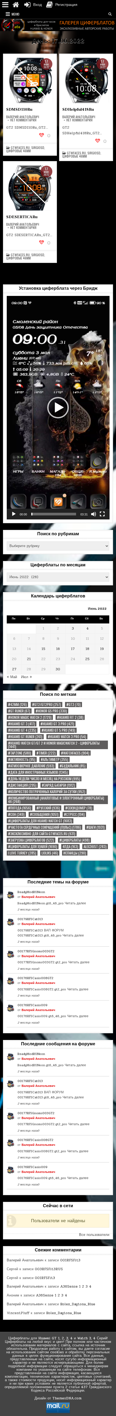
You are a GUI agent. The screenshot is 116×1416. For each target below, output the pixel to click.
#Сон (16, 814)
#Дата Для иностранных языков (38, 772)
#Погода (19, 808)
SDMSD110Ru (19, 109)
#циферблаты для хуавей (32, 846)
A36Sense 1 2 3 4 (75, 1286)
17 (73, 649)
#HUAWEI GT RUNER (25, 736)
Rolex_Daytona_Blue (77, 1304)
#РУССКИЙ (48, 808)
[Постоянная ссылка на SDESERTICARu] (30, 187)
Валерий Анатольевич (22, 116)
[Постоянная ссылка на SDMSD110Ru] (30, 80)
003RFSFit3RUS (49, 1269)
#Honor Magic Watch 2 (30, 717)
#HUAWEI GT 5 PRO (58, 730)
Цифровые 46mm (18, 151)
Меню (15, 14)
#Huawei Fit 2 (70, 717)
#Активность (21, 759)
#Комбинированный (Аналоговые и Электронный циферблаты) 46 (56, 800)
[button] (58, 407)
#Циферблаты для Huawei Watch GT (40, 820)
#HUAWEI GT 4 (22, 730)
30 (58, 669)
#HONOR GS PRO (51, 710)
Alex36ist (95, 846)
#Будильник (73, 765)
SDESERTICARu (21, 217)
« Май (12, 677)
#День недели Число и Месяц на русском (44, 778)
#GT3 (73, 704)
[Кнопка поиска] (110, 14)
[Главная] (16, 5)
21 (29, 659)
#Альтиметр (54, 759)
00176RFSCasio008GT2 (35, 978)
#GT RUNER (19, 710)
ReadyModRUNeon (31, 892)
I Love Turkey (22, 853)
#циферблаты (74, 840)
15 (43, 649)
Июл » (26, 677)
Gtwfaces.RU (20, 147)
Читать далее (75, 903)
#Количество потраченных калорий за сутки (46, 791)
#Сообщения (44, 814)
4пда (70, 846)
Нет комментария (23, 120)
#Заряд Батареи (58, 785)
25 (87, 659)
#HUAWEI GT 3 (21, 723)
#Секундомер (78, 808)
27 (14, 669)
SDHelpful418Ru (78, 109)
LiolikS (50, 853)
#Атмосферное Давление (31, 765)
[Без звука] (93, 514)
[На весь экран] (102, 514)
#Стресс (74, 814)
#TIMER (46, 753)
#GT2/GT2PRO (46, 704)
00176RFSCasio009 (32, 1005)
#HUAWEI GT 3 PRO (57, 723)
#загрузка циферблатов (31, 840)
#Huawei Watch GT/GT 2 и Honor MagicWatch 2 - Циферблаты (54, 745)
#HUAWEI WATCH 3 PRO (67, 736)
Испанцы (74, 853)
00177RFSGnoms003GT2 (36, 951)
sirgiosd (37, 147)
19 (102, 649)
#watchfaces (75, 753)
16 (58, 649)
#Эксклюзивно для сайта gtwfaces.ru (41, 833)
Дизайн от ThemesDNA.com (58, 1398)
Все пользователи (94, 1234)
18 (87, 649)
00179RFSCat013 (30, 919)
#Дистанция (22, 785)
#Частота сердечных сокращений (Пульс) (44, 827)
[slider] (53, 514)
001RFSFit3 (70, 1260)
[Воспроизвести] (13, 514)
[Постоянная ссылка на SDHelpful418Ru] (86, 80)
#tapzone (19, 753)
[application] (58, 407)
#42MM (17, 704)
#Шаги (95, 827)
